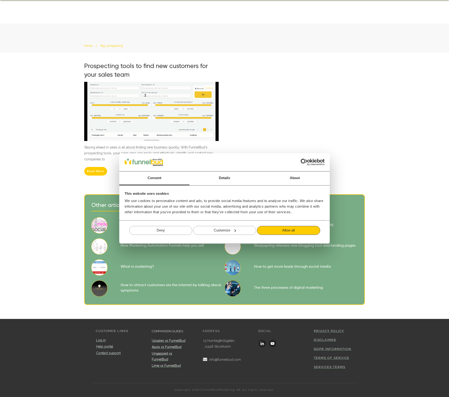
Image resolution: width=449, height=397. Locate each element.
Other (209, 87)
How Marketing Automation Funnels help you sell (157, 246)
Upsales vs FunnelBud (168, 341)
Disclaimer (325, 340)
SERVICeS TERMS (329, 367)
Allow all (288, 230)
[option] (437, 393)
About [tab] (295, 178)
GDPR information (332, 349)
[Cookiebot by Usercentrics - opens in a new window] (304, 162)
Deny (161, 230)
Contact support (108, 353)
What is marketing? (157, 267)
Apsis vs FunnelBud (166, 347)
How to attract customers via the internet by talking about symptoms (157, 288)
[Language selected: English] (437, 393)
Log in (101, 340)
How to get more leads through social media (291, 267)
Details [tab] (224, 178)
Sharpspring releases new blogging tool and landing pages (291, 246)
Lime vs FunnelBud (166, 366)
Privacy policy (329, 331)
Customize (222, 230)
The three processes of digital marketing (291, 288)
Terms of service (331, 358)
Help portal (104, 346)
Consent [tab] (154, 178)
